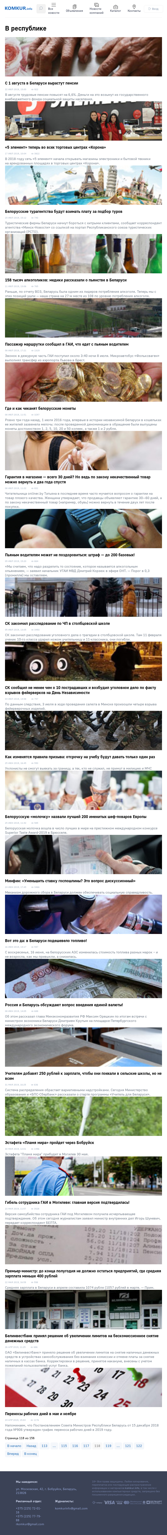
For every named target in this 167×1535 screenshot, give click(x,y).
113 (44, 1446)
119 (108, 1446)
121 (128, 1446)
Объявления (74, 11)
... (54, 1446)
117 (86, 1446)
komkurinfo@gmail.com (71, 1509)
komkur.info (132, 1488)
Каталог (115, 11)
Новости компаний (97, 11)
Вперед (13, 1454)
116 (75, 1446)
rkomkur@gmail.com (30, 1524)
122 (139, 1446)
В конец (30, 1454)
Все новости (53, 11)
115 (64, 1446)
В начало (14, 1446)
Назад (31, 1446)
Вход (155, 9)
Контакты (134, 11)
